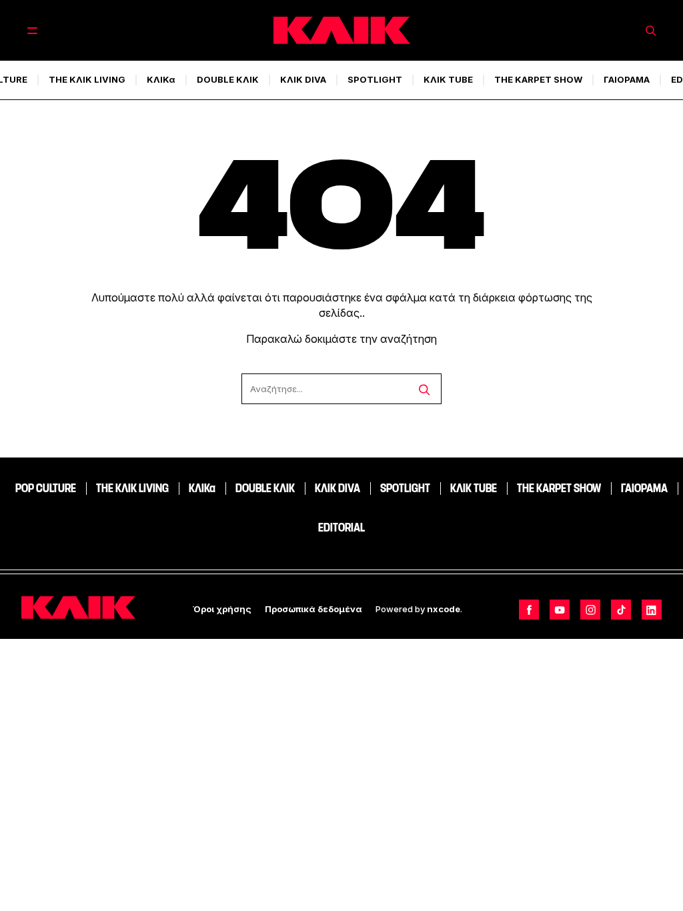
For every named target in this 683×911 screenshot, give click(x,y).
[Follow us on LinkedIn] (652, 610)
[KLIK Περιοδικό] (341, 30)
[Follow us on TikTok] (621, 610)
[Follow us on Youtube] (560, 610)
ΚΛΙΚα (161, 79)
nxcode (443, 609)
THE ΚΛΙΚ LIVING (87, 79)
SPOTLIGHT (375, 79)
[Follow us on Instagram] (590, 610)
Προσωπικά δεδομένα (313, 609)
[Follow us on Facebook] (529, 610)
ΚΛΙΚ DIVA (303, 79)
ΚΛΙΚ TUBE (448, 79)
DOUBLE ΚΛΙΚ (228, 79)
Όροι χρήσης (222, 609)
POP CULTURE (45, 488)
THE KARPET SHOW (538, 79)
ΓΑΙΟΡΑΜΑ (627, 79)
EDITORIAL (341, 527)
